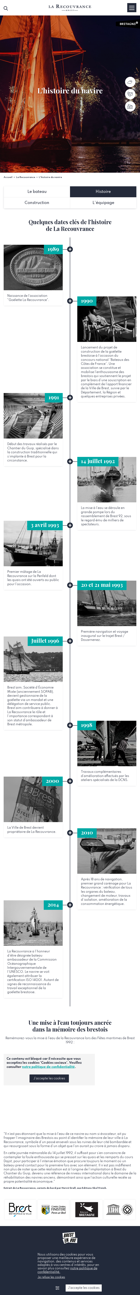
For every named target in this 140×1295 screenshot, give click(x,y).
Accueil (8, 177)
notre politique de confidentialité (48, 1067)
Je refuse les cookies (51, 1277)
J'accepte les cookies (49, 1078)
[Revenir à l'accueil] (70, 8)
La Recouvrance (25, 177)
